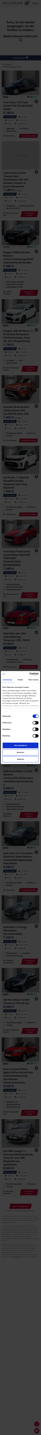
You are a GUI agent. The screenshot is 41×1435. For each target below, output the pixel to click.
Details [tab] (20, 680)
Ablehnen (20, 759)
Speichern (20, 752)
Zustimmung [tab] (7, 680)
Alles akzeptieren (20, 745)
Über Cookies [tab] (33, 680)
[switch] (36, 722)
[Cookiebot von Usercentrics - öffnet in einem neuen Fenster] (29, 674)
